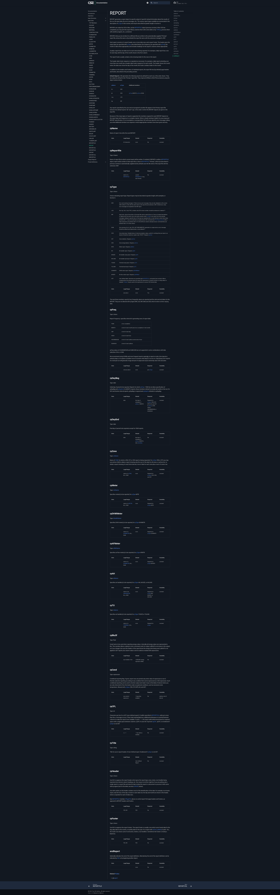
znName (115, 456)
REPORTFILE (138, 27)
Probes (125, 282)
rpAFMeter (136, 274)
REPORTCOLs (156, 715)
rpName (113, 85)
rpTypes (149, 402)
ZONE (117, 460)
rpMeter (132, 247)
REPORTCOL (146, 278)
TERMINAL (126, 625)
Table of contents (179, 11)
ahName (115, 578)
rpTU (136, 262)
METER (130, 503)
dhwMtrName (117, 518)
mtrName (116, 490)
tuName (115, 610)
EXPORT (136, 786)
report (116, 878)
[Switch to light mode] (147, 3)
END (118, 858)
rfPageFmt (128, 799)
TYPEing (158, 29)
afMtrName (116, 548)
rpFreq (163, 44)
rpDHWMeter (136, 270)
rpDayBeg (140, 443)
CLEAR (148, 216)
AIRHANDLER (126, 593)
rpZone (139, 93)
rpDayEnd (121, 389)
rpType (120, 23)
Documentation (92, 11)
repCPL (154, 721)
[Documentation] (90, 3)
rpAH (134, 251)
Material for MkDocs (98, 893)
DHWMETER (126, 533)
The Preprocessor (159, 220)
